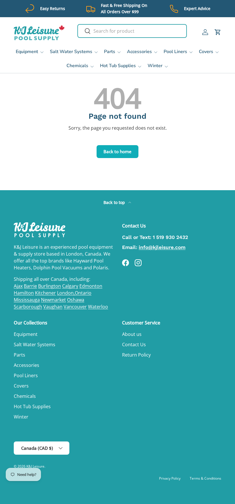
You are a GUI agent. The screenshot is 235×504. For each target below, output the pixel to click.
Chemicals (25, 396)
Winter (21, 417)
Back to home (117, 151)
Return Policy (136, 355)
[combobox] (132, 31)
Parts (19, 355)
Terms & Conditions (205, 478)
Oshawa (75, 300)
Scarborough (28, 306)
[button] (217, 32)
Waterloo (98, 306)
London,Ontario (74, 293)
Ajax (18, 286)
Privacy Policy (170, 478)
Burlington (49, 286)
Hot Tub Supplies (32, 406)
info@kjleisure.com (162, 247)
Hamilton (24, 293)
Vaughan (52, 306)
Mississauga (27, 300)
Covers (21, 386)
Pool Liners (26, 375)
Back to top (114, 202)
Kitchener (45, 293)
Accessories (26, 365)
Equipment (26, 334)
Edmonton (90, 286)
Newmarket (53, 300)
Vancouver (75, 306)
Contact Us (134, 344)
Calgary (70, 286)
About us (132, 334)
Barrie (30, 286)
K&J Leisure (35, 466)
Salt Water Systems (34, 344)
